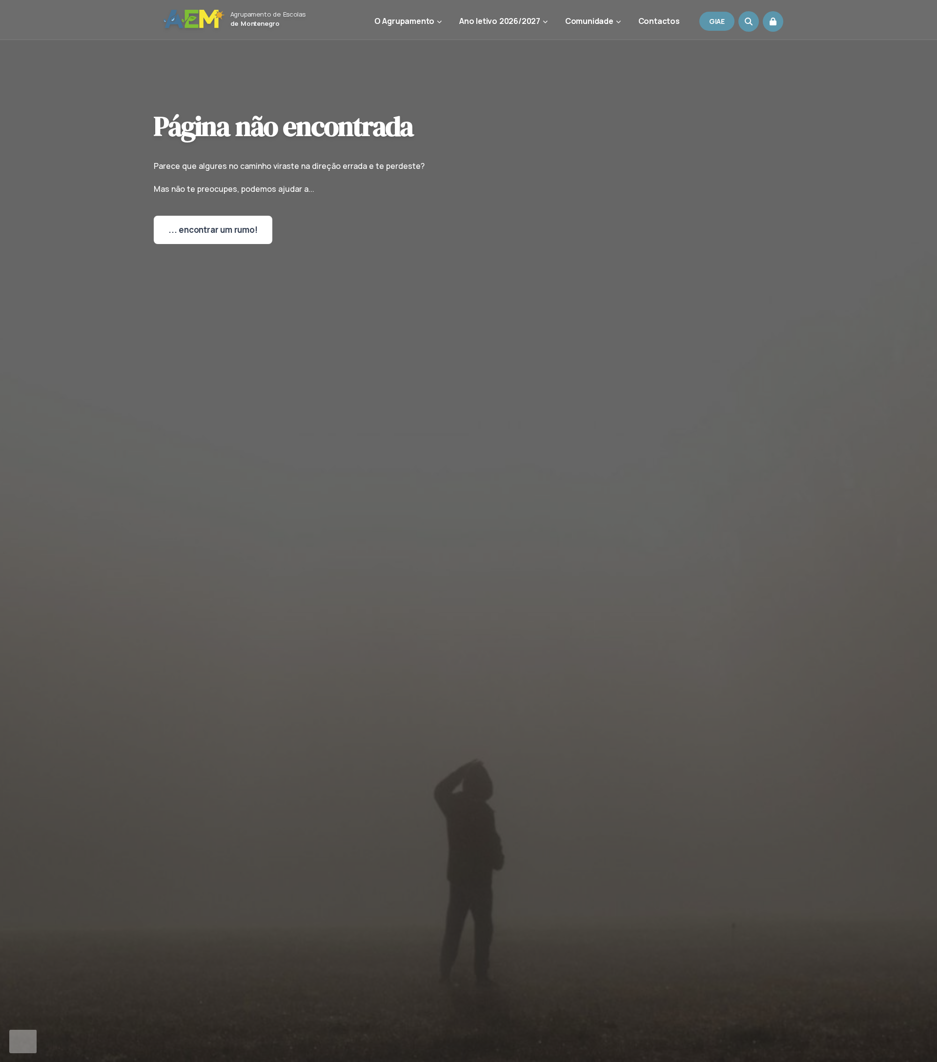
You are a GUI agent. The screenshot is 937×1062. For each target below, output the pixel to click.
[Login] (773, 21)
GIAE (717, 21)
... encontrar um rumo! (213, 229)
